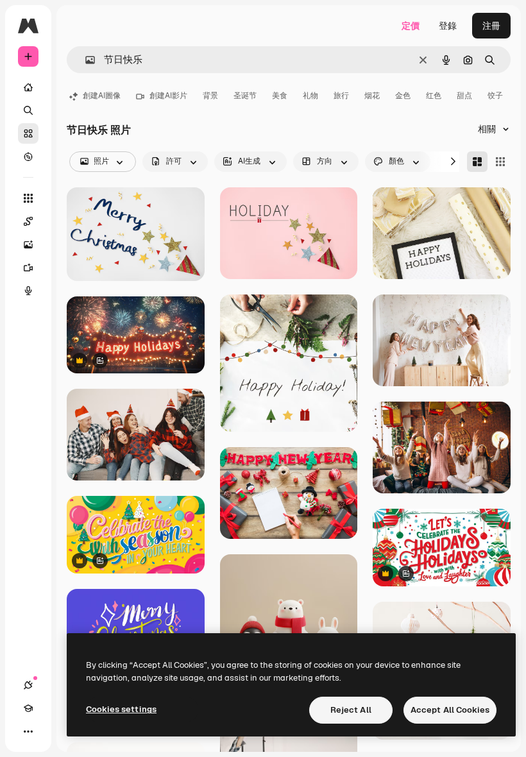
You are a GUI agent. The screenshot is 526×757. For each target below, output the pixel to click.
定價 (411, 25)
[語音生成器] (28, 290)
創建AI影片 (168, 95)
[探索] (28, 156)
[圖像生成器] (28, 244)
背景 (210, 95)
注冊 (491, 25)
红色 (433, 95)
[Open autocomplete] (85, 60)
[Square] (500, 161)
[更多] (28, 731)
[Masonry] (477, 161)
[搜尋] (28, 110)
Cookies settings (121, 709)
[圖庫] (28, 133)
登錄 (448, 25)
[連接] (28, 685)
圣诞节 (245, 95)
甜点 (464, 95)
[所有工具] (28, 198)
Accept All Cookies (450, 709)
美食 (279, 95)
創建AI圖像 (102, 95)
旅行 (341, 95)
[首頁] (28, 87)
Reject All (350, 709)
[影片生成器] (28, 267)
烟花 (372, 95)
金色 (403, 95)
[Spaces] (28, 221)
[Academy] (28, 708)
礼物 (310, 95)
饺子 (495, 95)
